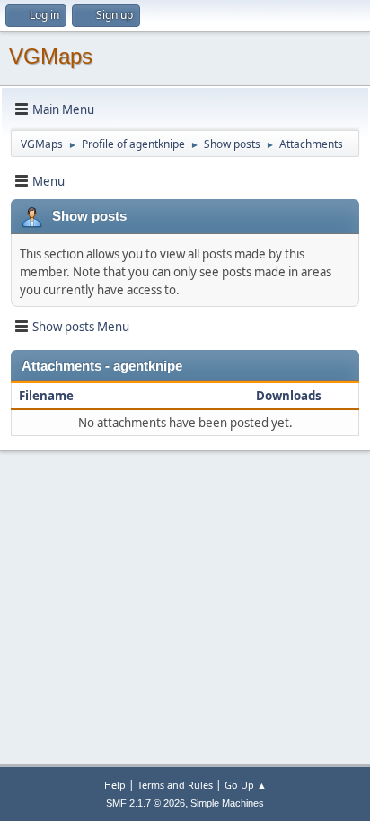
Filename (47, 396)
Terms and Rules (175, 784)
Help (115, 784)
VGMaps (50, 56)
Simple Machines (227, 803)
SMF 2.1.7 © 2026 (145, 803)
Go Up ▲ (246, 784)
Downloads (289, 396)
